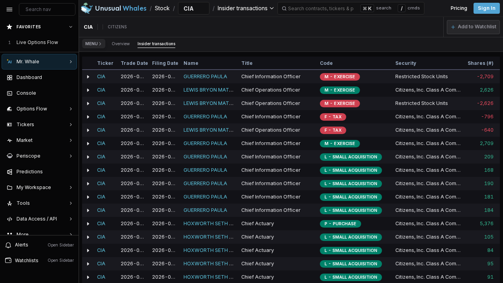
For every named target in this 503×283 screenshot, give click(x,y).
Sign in (487, 8)
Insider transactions (156, 43)
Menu (91, 43)
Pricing (459, 8)
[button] (473, 27)
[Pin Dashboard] (69, 77)
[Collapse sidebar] (9, 9)
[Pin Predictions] (69, 172)
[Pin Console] (69, 93)
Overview (121, 43)
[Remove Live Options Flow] (71, 42)
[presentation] (39, 127)
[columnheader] (88, 63)
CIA (101, 76)
